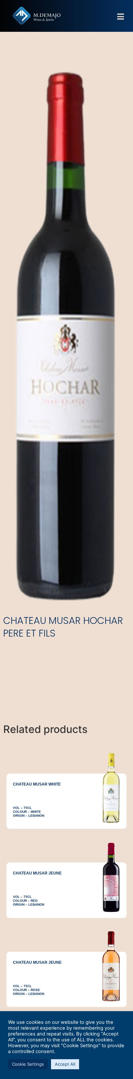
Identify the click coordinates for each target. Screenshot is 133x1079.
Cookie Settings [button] (28, 1064)
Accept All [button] (65, 1064)
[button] (120, 17)
